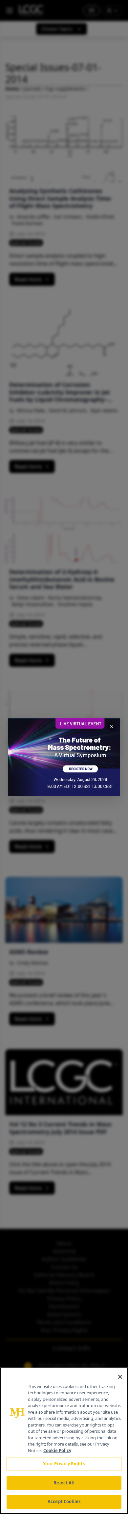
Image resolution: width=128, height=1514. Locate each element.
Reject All (63, 1483)
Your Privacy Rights (64, 1464)
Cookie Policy (57, 1450)
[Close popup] (111, 726)
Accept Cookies (64, 1501)
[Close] (120, 1377)
